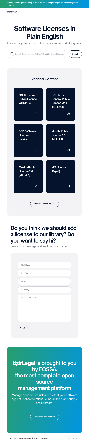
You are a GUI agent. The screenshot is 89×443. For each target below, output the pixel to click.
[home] (12, 12)
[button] (80, 11)
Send (22, 328)
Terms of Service (75, 438)
